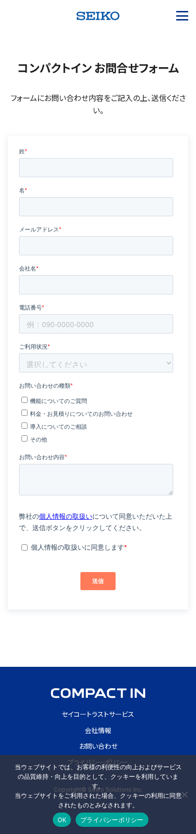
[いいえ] (184, 794)
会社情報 (98, 730)
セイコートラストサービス (98, 714)
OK (62, 820)
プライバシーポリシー (112, 820)
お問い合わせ (98, 746)
